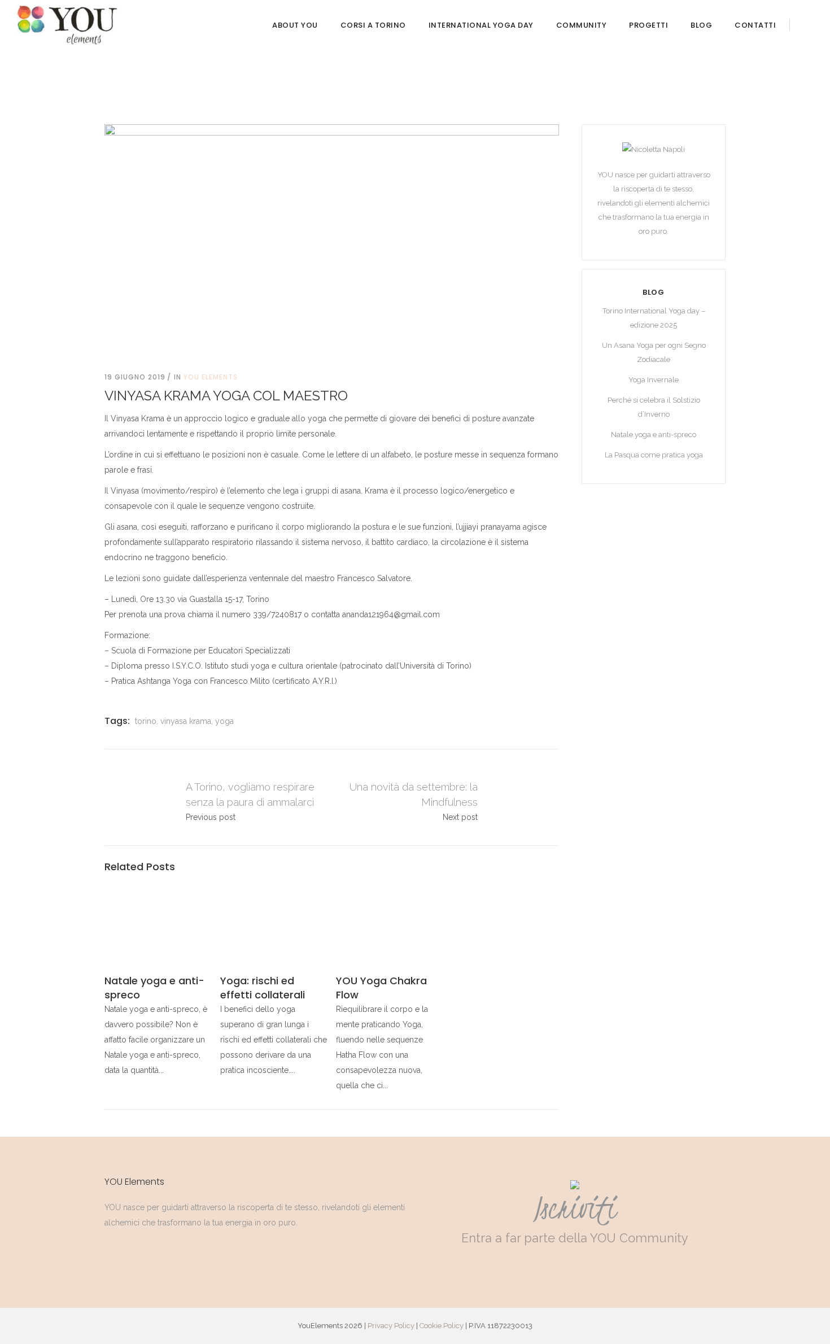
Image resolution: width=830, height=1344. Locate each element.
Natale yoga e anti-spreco (653, 434)
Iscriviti (575, 1208)
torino (145, 721)
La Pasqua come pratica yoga (654, 455)
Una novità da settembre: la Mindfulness (525, 802)
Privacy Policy (391, 1325)
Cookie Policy (442, 1325)
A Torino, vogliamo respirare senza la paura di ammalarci (138, 802)
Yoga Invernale (653, 380)
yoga (224, 721)
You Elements (211, 377)
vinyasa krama (185, 721)
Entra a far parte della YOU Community (574, 1237)
